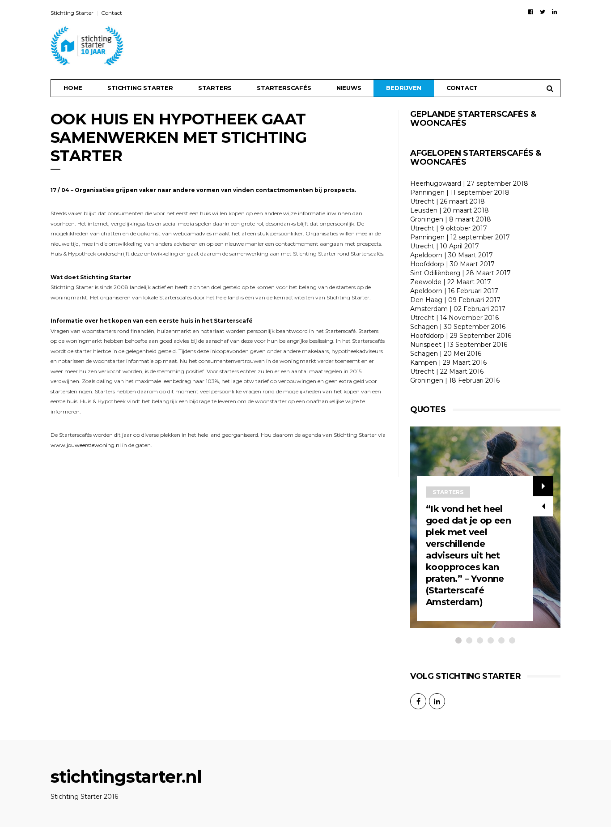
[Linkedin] (554, 11)
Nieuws (348, 87)
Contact (111, 12)
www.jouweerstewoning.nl (86, 445)
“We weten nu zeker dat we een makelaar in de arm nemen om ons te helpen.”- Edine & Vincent (538, 578)
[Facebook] (530, 11)
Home (73, 87)
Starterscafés (284, 87)
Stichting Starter (72, 12)
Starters (215, 87)
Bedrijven (403, 87)
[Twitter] (542, 11)
